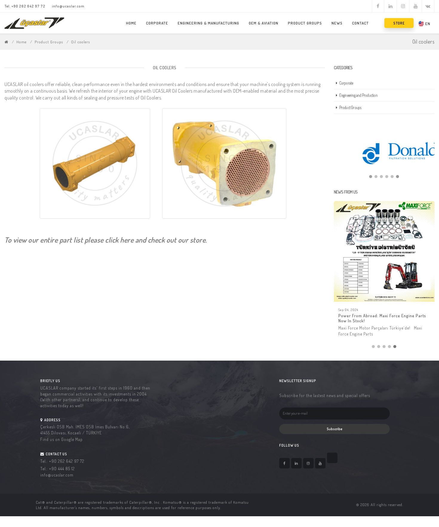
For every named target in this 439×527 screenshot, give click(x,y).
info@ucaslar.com (68, 6)
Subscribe (334, 430)
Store (399, 23)
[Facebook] (378, 6)
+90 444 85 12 (62, 469)
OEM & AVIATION (263, 23)
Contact (360, 23)
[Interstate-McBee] (384, 153)
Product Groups (305, 23)
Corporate (157, 23)
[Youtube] (415, 6)
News (337, 23)
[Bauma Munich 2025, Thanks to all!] (384, 251)
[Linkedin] (390, 6)
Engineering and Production (358, 95)
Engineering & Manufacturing (208, 23)
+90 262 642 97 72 (28, 6)
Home (131, 23)
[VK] (428, 6)
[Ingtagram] (403, 6)
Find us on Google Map (61, 440)
